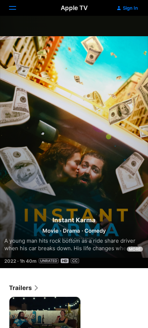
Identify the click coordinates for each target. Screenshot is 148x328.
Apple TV (74, 7)
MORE (135, 249)
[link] (24, 288)
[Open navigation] (17, 8)
